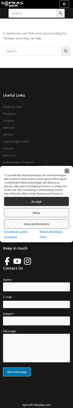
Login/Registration (16, 141)
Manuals (8, 127)
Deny (36, 213)
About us (9, 155)
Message (10, 331)
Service (8, 134)
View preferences (36, 224)
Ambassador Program (18, 162)
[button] (67, 171)
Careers (8, 120)
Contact (8, 148)
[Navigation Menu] (64, 4)
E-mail (8, 297)
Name (8, 280)
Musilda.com (42, 405)
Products (9, 114)
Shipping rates (13, 107)
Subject (9, 314)
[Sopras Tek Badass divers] (12, 4)
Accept (36, 201)
